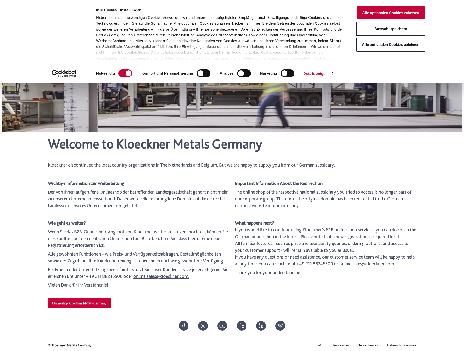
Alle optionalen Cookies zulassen (390, 13)
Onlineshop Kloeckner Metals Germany (79, 303)
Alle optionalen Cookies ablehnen (390, 44)
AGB (321, 345)
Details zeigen (315, 73)
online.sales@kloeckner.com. (161, 276)
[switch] (203, 73)
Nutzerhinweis (367, 345)
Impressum (341, 345)
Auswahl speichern (390, 29)
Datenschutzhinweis (401, 345)
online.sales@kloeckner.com (366, 264)
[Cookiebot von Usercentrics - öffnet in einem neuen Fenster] (64, 73)
